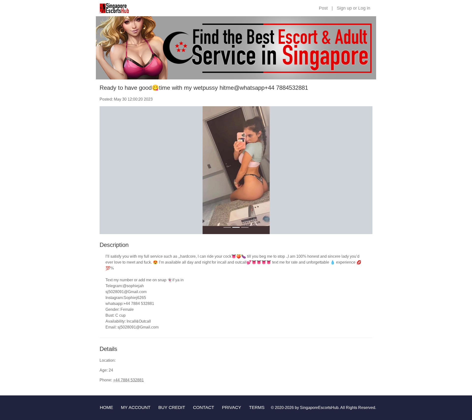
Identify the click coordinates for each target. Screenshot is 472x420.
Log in (364, 8)
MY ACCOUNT (135, 407)
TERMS (257, 407)
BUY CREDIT (171, 407)
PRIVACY (231, 407)
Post (323, 8)
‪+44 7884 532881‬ (128, 380)
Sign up (344, 8)
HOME (106, 407)
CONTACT (203, 407)
